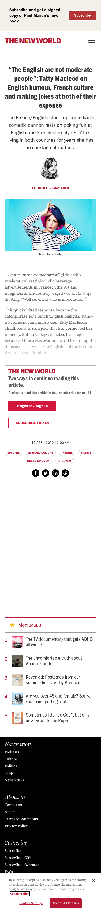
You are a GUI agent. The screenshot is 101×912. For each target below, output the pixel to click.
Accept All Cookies (65, 903)
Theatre (66, 452)
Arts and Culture (40, 452)
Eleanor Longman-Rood (50, 188)
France (86, 452)
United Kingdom (38, 461)
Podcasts (12, 752)
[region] (50, 892)
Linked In (55, 473)
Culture (11, 759)
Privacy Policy (16, 826)
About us (12, 812)
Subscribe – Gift (18, 857)
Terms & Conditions (21, 819)
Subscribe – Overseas (22, 864)
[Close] (93, 881)
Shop (9, 773)
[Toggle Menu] (91, 40)
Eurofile (13, 452)
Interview (64, 461)
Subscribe (82, 15)
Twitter (45, 473)
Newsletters (14, 780)
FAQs (9, 871)
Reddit (65, 473)
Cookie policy (19, 894)
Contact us (13, 805)
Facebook (35, 473)
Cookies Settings (31, 903)
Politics (11, 766)
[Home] (33, 40)
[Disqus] (50, 542)
